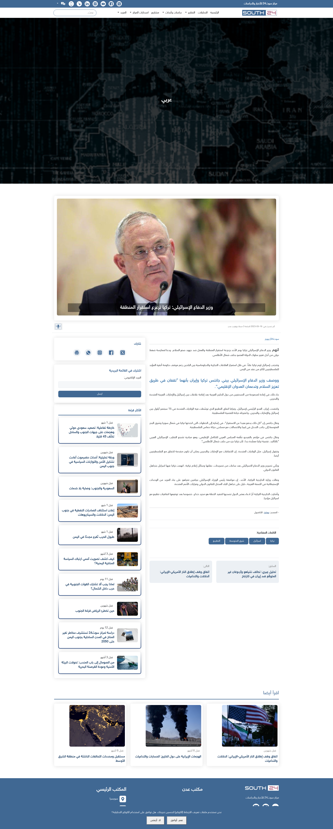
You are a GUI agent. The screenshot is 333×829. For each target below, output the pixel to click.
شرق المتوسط (236, 541)
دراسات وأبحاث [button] (173, 12)
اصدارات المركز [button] (140, 12)
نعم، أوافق (177, 820)
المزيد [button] (123, 12)
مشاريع (155, 12)
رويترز (266, 512)
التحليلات (203, 12)
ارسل (99, 393)
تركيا (272, 541)
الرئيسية (214, 12)
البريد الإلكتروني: (132, 377)
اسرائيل (257, 541)
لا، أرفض (155, 820)
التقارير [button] (191, 12)
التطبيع (216, 541)
